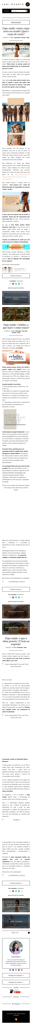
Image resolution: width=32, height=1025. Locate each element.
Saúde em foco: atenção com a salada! (16, 627)
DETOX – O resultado (16, 921)
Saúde (27, 37)
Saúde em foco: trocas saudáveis (16, 314)
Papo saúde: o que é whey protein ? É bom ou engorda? (16, 641)
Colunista (23, 37)
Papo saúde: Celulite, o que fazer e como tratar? (16, 326)
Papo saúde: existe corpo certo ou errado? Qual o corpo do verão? (16, 31)
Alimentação (17, 37)
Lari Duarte (16, 956)
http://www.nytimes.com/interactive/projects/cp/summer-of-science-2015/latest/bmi (16, 177)
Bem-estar (24, 331)
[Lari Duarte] (16, 4)
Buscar (26, 11)
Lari (12, 37)
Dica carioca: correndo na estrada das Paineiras (16, 298)
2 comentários (12, 281)
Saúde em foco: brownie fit (16, 611)
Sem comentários (12, 594)
